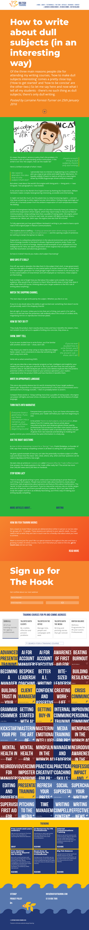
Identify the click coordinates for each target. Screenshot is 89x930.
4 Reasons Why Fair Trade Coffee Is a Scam (62, 463)
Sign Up (13, 847)
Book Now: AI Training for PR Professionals (41, 852)
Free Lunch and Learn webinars (21, 829)
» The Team (57, 5)
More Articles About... (20, 507)
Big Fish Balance (65, 851)
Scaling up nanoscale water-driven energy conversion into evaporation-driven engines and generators (43, 231)
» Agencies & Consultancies (51, 7)
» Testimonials (49, 5)
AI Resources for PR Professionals (43, 829)
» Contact (76, 5)
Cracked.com (36, 463)
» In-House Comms (64, 7)
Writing (60, 507)
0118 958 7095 (51, 898)
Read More (74, 550)
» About (42, 5)
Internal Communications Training (65, 830)
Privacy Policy (16, 898)
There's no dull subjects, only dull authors (56, 421)
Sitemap (13, 894)
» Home (38, 5)
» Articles (64, 5)
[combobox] (44, 643)
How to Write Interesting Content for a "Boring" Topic (33, 446)
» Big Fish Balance (74, 7)
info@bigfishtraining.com (56, 894)
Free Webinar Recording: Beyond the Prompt (20, 852)
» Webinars (70, 5)
